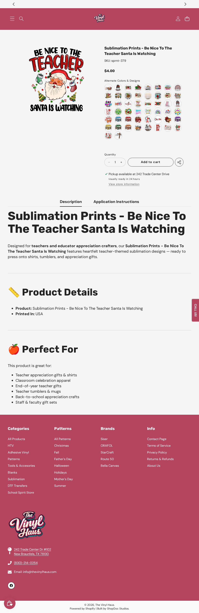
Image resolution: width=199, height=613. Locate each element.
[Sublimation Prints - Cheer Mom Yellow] (108, 127)
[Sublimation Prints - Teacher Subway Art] (128, 95)
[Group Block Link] (99, 508)
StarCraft (107, 452)
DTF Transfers (17, 486)
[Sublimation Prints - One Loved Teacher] (177, 103)
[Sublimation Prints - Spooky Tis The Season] (138, 127)
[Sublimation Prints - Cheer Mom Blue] (118, 119)
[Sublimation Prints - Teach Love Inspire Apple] (157, 95)
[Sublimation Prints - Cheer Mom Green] (118, 127)
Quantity (110, 154)
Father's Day (63, 459)
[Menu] (12, 18)
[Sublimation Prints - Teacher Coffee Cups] (148, 103)
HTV (11, 446)
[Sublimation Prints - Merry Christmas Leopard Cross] (118, 135)
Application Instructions (116, 201)
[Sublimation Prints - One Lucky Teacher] (118, 111)
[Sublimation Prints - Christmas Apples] (138, 87)
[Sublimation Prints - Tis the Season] (108, 119)
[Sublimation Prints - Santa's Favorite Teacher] (118, 87)
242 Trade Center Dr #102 (32, 549)
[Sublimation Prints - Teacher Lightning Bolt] (128, 103)
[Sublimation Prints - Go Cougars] (138, 119)
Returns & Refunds (160, 459)
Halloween (61, 466)
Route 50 (107, 459)
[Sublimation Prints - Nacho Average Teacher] (177, 111)
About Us (153, 466)
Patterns (14, 459)
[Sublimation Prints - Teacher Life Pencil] (108, 95)
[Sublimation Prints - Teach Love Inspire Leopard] (167, 95)
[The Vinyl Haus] (99, 19)
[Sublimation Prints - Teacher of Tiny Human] (148, 111)
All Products (16, 439)
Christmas (61, 446)
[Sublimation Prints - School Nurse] (148, 87)
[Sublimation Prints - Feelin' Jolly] (177, 127)
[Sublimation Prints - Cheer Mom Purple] (177, 119)
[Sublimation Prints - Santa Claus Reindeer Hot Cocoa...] (167, 127)
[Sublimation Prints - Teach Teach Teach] (138, 111)
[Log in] (178, 18)
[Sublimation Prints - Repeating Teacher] (148, 95)
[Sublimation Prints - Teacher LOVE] (108, 111)
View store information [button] (124, 184)
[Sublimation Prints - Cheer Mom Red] (128, 119)
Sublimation (16, 479)
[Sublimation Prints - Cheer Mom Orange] (128, 127)
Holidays (60, 472)
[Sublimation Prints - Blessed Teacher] (157, 87)
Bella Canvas (110, 466)
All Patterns (62, 439)
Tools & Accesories (21, 466)
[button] (13, 4)
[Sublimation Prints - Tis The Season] (148, 127)
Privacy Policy (157, 452)
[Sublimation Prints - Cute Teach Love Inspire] (118, 103)
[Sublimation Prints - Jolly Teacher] (108, 87)
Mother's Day (63, 479)
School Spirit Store (21, 492)
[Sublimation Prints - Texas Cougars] (167, 119)
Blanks (12, 472)
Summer (60, 486)
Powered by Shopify (82, 608)
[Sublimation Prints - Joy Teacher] (157, 103)
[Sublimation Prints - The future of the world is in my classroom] (157, 111)
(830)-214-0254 (26, 563)
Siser (104, 439)
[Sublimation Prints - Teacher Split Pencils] (118, 95)
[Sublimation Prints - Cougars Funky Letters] (148, 119)
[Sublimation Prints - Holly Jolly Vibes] (108, 135)
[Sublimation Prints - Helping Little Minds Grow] (167, 111)
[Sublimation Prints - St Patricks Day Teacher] (128, 111)
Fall (56, 452)
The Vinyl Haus (104, 605)
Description (71, 201)
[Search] (21, 18)
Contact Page (156, 439)
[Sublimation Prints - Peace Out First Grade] (108, 103)
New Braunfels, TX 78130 (31, 554)
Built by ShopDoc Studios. (113, 608)
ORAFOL (107, 446)
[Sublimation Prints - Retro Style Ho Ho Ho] (157, 127)
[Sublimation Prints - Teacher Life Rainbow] (177, 87)
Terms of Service (159, 446)
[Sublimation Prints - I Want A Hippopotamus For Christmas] (167, 103)
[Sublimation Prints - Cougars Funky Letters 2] (157, 119)
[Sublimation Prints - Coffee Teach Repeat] (138, 95)
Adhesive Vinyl (18, 452)
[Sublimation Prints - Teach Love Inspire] (167, 87)
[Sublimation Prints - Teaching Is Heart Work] (177, 95)
